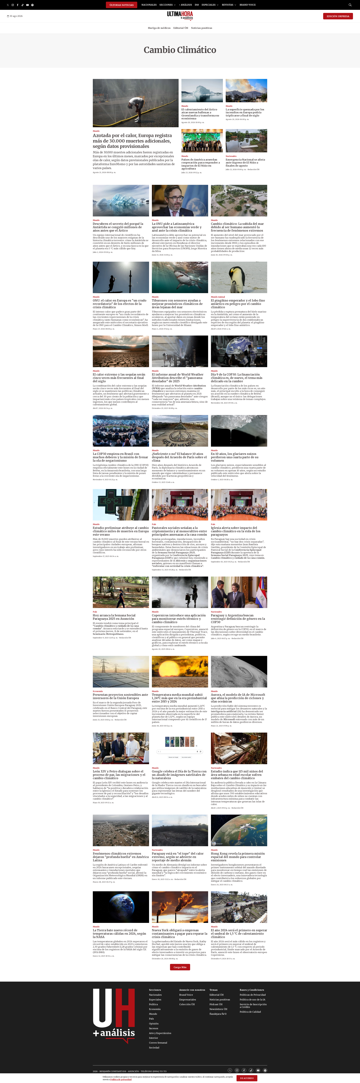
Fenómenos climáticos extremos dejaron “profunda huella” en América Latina (121, 857)
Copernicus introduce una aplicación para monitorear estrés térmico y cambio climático (179, 619)
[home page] (180, 16)
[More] (175, 5)
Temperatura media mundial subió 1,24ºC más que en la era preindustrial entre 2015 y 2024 (179, 698)
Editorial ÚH (180, 28)
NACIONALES (149, 5)
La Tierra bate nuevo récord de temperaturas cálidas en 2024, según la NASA (119, 934)
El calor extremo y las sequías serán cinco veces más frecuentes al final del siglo (119, 378)
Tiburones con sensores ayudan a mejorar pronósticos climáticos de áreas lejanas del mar (177, 304)
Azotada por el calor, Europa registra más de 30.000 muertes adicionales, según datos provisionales (132, 141)
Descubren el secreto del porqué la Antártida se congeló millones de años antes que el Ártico (118, 227)
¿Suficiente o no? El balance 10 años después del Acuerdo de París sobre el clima (179, 457)
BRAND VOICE (248, 5)
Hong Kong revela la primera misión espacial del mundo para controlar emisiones (238, 857)
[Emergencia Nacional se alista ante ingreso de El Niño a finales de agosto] (246, 140)
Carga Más (180, 967)
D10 (197, 5)
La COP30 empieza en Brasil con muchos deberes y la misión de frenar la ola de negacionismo (120, 457)
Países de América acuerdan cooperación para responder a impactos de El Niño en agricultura (200, 164)
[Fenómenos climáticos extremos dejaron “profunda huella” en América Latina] (121, 830)
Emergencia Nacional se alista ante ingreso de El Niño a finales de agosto (245, 162)
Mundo (96, 131)
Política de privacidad (120, 1079)
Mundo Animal (218, 297)
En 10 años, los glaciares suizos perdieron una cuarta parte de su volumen (234, 457)
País (154, 524)
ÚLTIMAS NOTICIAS (122, 5)
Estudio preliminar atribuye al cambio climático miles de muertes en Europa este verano (121, 531)
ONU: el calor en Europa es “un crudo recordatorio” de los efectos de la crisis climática (119, 304)
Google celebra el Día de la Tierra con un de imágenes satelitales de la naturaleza (179, 775)
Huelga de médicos (159, 28)
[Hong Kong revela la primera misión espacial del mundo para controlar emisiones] (239, 830)
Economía (98, 691)
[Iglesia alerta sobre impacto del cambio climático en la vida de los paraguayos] (239, 505)
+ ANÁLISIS (185, 5)
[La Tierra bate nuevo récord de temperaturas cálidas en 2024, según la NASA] (121, 907)
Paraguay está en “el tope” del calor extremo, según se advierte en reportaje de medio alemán (178, 857)
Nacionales (231, 156)
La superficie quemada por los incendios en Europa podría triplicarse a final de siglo (245, 112)
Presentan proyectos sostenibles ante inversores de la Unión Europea (120, 696)
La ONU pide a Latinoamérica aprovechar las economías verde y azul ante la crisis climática (177, 227)
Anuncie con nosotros (192, 990)
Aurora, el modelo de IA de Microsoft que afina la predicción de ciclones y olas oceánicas (238, 698)
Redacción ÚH (253, 169)
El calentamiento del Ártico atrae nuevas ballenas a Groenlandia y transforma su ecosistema (200, 114)
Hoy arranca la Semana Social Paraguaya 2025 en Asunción (114, 617)
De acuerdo (247, 1078)
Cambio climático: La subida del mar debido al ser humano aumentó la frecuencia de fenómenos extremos (237, 227)
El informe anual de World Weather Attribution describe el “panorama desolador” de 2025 (177, 378)
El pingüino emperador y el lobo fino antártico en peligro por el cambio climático (238, 304)
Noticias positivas (201, 28)
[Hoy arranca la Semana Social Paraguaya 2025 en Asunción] (121, 592)
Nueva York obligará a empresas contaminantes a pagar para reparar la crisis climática (179, 934)
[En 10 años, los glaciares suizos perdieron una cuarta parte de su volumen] (239, 431)
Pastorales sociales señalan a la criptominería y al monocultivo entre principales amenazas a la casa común (179, 531)
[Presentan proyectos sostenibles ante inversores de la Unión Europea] (121, 671)
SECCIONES (166, 5)
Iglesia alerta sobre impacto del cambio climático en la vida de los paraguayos (235, 531)
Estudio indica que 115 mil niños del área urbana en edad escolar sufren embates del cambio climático (237, 775)
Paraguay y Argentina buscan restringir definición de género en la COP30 (238, 619)
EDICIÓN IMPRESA (338, 16)
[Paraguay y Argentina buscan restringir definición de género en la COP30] (239, 592)
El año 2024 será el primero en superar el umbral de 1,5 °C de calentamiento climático (239, 934)
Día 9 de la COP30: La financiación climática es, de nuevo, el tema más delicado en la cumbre (236, 378)
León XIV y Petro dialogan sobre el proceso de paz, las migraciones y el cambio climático (119, 775)
